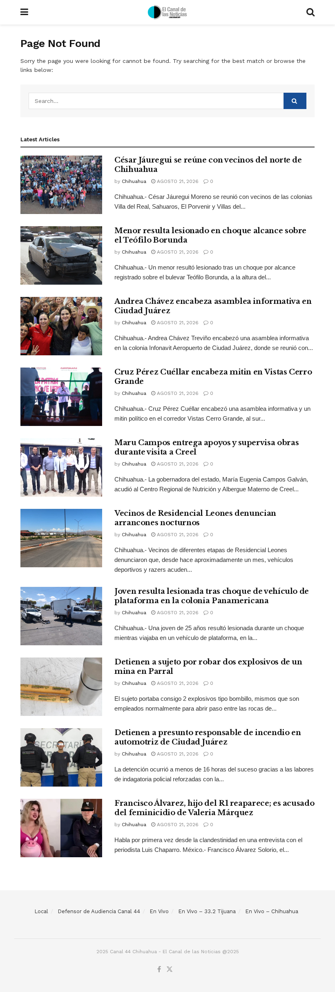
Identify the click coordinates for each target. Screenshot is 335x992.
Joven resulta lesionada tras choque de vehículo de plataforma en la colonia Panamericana (211, 596)
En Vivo (159, 911)
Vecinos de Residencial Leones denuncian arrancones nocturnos (195, 518)
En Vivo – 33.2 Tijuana (207, 911)
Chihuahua (134, 181)
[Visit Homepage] (167, 12)
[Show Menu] (24, 12)
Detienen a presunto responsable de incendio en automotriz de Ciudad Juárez (207, 737)
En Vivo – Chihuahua (271, 911)
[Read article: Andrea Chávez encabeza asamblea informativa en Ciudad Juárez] (61, 326)
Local (41, 911)
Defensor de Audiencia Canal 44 (99, 911)
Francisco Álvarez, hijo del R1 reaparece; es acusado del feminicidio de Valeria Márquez (214, 808)
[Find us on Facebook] (159, 969)
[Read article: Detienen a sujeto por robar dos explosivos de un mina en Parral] (61, 687)
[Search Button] (310, 12)
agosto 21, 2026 (177, 181)
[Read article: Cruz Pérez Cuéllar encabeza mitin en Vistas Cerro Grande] (61, 397)
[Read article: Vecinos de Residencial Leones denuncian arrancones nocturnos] (61, 538)
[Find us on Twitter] (169, 969)
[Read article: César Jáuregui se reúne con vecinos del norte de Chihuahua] (61, 185)
